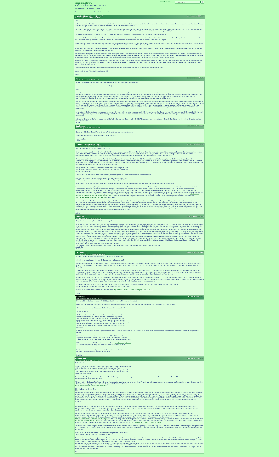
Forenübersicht (164, 2)
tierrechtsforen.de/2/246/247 (195, 78)
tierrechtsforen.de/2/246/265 (195, 126)
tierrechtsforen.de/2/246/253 (195, 358)
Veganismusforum (83, 3)
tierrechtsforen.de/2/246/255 (195, 296)
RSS (172, 2)
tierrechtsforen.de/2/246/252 (195, 216)
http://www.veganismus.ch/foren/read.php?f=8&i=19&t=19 (133, 290)
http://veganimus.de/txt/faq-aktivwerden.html (91, 197)
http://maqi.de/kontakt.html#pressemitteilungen (91, 419)
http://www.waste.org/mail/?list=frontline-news (146, 422)
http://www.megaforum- (123, 343)
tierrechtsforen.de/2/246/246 (195, 16)
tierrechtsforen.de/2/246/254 (195, 252)
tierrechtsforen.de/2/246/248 (195, 144)
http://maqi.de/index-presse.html (86, 420)
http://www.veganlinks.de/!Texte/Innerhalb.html (91, 385)
